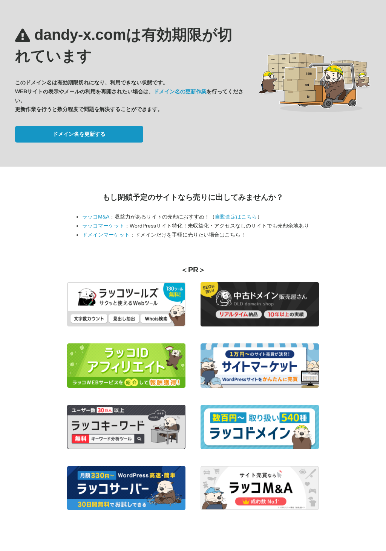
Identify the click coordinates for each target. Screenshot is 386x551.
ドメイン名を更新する (79, 134)
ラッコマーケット (103, 226)
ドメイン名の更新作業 (180, 91)
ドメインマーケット (106, 235)
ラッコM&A (95, 217)
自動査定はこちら (236, 217)
